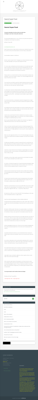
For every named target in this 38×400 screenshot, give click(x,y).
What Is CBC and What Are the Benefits (10, 321)
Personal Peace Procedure (8, 334)
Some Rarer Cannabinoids (8, 307)
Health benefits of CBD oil (8, 316)
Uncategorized (8, 23)
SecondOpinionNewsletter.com (9, 46)
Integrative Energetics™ (19, 11)
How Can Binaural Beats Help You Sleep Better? (11, 329)
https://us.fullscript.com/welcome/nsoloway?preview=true (12, 291)
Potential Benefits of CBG (8, 323)
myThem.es (23, 398)
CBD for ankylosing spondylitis (9, 319)
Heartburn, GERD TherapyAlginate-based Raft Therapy (12, 332)
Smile (5, 339)
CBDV (5, 311)
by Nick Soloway (16, 23)
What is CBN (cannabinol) (8, 314)
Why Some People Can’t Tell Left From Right (11, 337)
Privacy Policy (6, 368)
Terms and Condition (7, 370)
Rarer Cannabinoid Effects (8, 304)
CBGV (5, 309)
